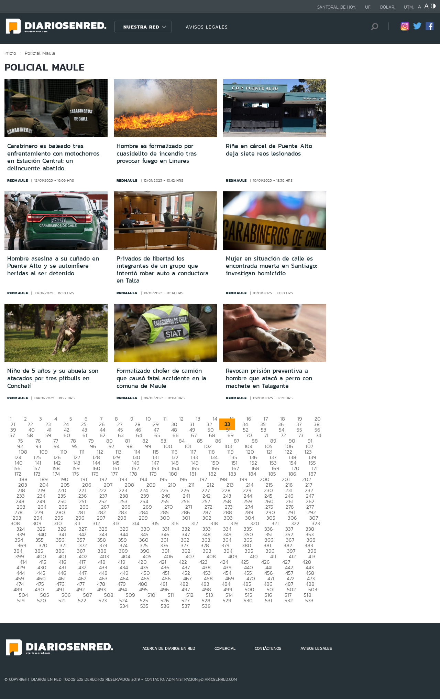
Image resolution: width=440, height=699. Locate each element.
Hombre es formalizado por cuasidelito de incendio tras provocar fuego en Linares (157, 153)
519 (21, 600)
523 (103, 600)
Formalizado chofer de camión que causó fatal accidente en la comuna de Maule (161, 378)
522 (82, 600)
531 (268, 600)
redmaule (17, 180)
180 (173, 473)
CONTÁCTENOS (268, 648)
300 (165, 517)
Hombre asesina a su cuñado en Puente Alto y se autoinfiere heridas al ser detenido (53, 266)
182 (212, 473)
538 (206, 606)
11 (165, 418)
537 (186, 606)
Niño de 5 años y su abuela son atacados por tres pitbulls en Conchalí (52, 378)
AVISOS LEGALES (207, 26)
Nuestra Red (141, 27)
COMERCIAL (224, 648)
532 (289, 600)
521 (62, 600)
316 (175, 523)
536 (165, 606)
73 (301, 435)
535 (144, 606)
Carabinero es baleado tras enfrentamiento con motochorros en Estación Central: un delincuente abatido (53, 157)
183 (232, 473)
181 (193, 473)
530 (248, 600)
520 (41, 600)
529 (227, 600)
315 (155, 523)
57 (12, 435)
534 (124, 606)
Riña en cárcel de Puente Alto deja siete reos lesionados (269, 149)
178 (133, 473)
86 (218, 440)
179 (153, 473)
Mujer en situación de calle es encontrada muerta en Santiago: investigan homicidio (271, 266)
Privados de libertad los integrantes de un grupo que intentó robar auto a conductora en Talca (163, 269)
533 (309, 600)
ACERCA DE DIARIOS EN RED (168, 648)
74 (318, 435)
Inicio (10, 53)
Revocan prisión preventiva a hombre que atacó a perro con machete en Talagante (269, 378)
